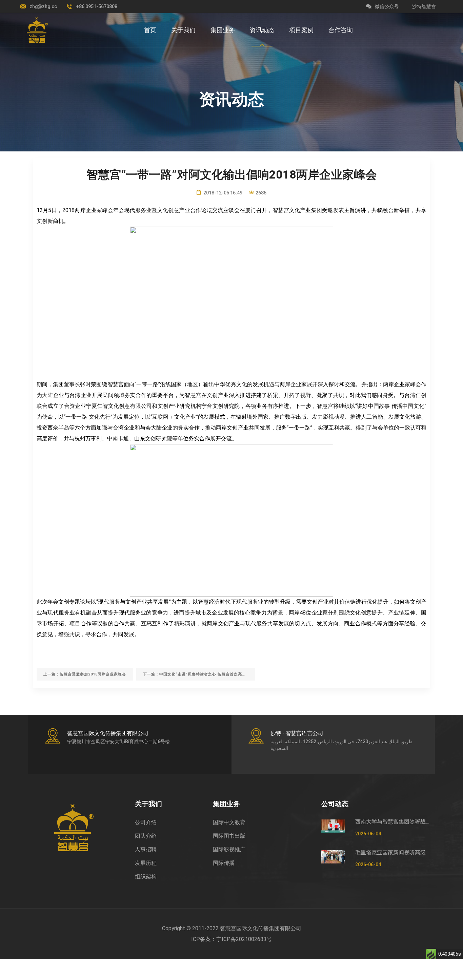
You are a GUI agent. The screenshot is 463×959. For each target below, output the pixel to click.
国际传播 (224, 863)
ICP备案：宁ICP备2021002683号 (231, 939)
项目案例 (301, 30)
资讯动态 (262, 30)
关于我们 (183, 30)
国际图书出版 (229, 836)
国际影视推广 (229, 849)
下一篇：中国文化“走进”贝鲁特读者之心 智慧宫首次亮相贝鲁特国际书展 (199, 674)
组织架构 (146, 876)
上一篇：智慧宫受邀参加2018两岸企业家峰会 (84, 674)
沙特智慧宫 (424, 6)
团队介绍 (146, 836)
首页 (150, 30)
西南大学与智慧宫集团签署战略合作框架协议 (392, 821)
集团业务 (222, 30)
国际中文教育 (229, 822)
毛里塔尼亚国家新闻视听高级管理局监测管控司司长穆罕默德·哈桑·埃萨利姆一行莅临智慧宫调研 (392, 852)
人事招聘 (146, 849)
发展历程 (146, 863)
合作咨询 (340, 30)
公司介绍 (146, 822)
